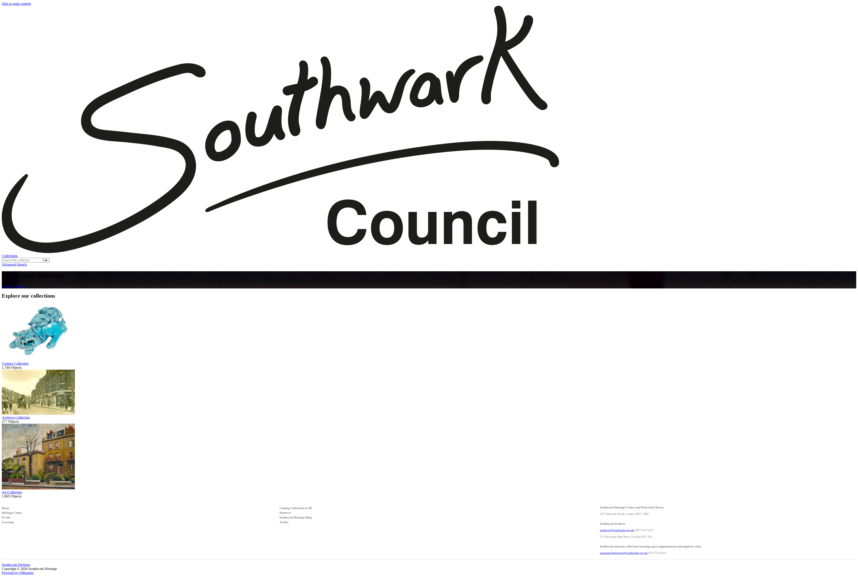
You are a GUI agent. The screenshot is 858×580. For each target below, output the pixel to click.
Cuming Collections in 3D (296, 508)
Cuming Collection (15, 363)
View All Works (13, 286)
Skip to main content (16, 4)
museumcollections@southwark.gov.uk (624, 553)
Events (6, 517)
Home (5, 508)
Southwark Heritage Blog (296, 517)
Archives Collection (16, 417)
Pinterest (285, 512)
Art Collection (12, 492)
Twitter (284, 522)
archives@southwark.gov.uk (617, 530)
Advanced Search (14, 264)
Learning (8, 522)
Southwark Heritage (16, 565)
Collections (10, 256)
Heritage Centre (12, 512)
